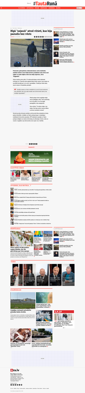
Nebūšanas (44, 8)
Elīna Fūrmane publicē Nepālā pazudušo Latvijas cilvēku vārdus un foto (43, 324)
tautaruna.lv (12, 36)
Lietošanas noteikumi (29, 388)
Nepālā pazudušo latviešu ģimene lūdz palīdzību (66, 46)
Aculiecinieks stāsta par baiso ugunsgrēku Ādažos (26, 193)
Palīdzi (58, 8)
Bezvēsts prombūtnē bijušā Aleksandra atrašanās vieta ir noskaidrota (37, 179)
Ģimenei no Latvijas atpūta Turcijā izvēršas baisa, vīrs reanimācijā (37, 240)
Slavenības (21, 8)
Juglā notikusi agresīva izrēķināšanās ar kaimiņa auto (47, 252)
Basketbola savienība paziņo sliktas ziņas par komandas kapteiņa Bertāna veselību (31, 216)
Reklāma (15, 388)
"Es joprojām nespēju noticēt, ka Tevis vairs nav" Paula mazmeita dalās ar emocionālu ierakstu (31, 201)
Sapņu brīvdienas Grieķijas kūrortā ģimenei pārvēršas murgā (28, 204)
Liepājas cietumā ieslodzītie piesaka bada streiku (20, 311)
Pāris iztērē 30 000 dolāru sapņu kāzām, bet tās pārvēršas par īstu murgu (19, 249)
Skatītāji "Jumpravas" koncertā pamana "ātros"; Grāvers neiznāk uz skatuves (32, 223)
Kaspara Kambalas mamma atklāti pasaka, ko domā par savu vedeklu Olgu (31, 219)
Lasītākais (58, 29)
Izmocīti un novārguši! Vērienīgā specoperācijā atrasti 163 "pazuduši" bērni (20, 345)
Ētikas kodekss (39, 388)
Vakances (44, 388)
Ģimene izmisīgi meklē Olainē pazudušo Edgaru (25, 178)
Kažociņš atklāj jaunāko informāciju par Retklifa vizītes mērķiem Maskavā (66, 61)
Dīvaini (37, 8)
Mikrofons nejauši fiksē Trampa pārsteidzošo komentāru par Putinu (30, 197)
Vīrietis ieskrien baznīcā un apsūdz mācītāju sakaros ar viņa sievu (47, 239)
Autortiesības (35, 388)
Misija (18, 388)
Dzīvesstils (30, 8)
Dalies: (27, 143)
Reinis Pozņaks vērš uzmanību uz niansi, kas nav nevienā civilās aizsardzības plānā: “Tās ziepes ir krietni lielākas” (66, 55)
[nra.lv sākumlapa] (29, 3)
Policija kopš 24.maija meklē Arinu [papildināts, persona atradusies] (47, 179)
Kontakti (47, 388)
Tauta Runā (14, 28)
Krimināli (52, 8)
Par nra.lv (11, 388)
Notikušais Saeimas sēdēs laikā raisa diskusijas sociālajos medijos (38, 253)
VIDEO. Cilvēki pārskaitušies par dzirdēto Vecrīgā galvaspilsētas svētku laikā (32, 189)
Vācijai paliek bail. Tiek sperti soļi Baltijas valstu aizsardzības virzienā (43, 305)
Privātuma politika (22, 388)
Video (13, 262)
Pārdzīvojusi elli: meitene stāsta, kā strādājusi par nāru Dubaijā (67, 40)
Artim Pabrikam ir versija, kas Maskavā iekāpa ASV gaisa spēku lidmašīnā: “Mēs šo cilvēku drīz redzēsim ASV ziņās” (66, 34)
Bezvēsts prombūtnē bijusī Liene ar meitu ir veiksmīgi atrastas (15, 179)
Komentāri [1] (31, 147)
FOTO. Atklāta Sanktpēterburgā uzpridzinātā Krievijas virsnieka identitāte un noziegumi (41, 345)
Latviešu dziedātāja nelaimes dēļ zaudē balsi (24, 212)
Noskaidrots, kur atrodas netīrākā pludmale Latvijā (26, 208)
